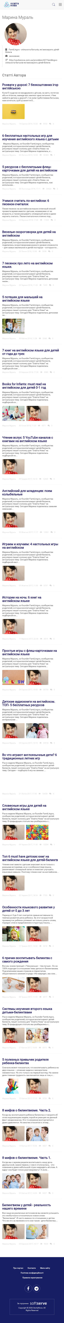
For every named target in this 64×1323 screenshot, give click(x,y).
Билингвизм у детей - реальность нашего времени (26, 1206)
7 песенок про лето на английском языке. (27, 265)
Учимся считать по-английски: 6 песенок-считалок (25, 202)
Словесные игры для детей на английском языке (24, 807)
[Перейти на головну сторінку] (11, 4)
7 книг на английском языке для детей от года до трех (30, 352)
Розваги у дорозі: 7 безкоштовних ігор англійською (30, 86)
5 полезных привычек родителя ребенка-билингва (25, 1061)
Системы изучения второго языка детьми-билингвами (27, 1010)
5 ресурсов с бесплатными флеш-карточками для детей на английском (29, 168)
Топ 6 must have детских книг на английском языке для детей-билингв (30, 858)
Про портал (18, 1268)
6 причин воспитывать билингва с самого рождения (27, 959)
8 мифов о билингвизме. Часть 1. (26, 1158)
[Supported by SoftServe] (38, 1303)
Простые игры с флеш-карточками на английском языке (29, 652)
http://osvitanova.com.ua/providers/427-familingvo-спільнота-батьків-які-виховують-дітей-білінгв (31, 61)
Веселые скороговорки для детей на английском (29, 233)
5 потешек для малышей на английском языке (22, 298)
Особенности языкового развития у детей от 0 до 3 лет (28, 908)
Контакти (32, 1268)
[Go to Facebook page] (28, 1288)
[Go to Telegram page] (36, 1288)
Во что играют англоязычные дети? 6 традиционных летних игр (29, 756)
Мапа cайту (45, 1268)
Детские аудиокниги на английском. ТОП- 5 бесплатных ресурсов (28, 703)
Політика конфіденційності (32, 1273)
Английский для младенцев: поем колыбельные (27, 492)
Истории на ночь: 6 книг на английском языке (21, 599)
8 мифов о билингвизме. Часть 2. (26, 1110)
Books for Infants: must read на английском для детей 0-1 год (24, 385)
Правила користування (32, 1278)
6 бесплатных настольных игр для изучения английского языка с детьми (30, 137)
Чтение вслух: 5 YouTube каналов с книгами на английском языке (27, 439)
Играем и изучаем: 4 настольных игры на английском (30, 545)
